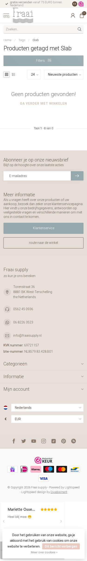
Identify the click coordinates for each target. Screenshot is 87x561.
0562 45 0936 (23, 309)
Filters (40, 60)
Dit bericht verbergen (61, 546)
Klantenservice (43, 228)
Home (7, 40)
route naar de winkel (43, 243)
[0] (82, 15)
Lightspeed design (33, 492)
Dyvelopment (59, 492)
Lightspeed (72, 487)
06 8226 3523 (23, 322)
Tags (22, 40)
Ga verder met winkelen (43, 103)
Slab (35, 40)
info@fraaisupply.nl (27, 335)
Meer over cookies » (44, 552)
